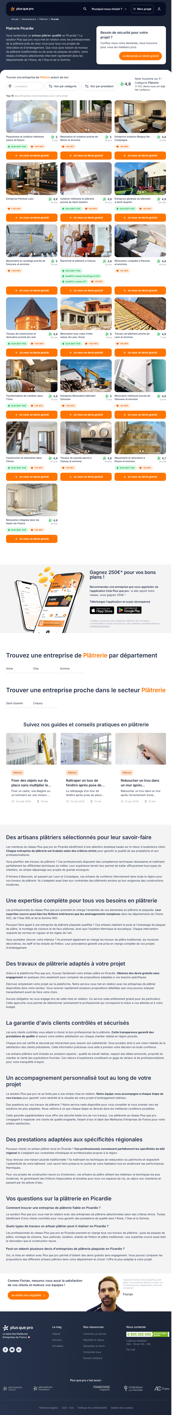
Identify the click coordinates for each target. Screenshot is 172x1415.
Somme (65, 668)
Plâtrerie (43, 19)
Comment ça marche (94, 1333)
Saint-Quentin (14, 703)
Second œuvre (29, 19)
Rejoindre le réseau (93, 1339)
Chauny (38, 703)
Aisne (9, 668)
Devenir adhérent (92, 1358)
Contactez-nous (92, 1352)
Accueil (14, 19)
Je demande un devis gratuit (140, 56)
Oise (36, 668)
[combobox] (26, 86)
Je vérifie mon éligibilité (26, 1295)
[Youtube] (12, 1349)
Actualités (57, 1345)
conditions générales (99, 626)
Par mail (130, 1349)
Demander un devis (94, 1345)
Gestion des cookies (122, 1407)
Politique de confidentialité (92, 1407)
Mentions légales (48, 1407)
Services (57, 1339)
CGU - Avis (68, 1407)
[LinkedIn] (19, 1349)
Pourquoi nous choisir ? (107, 9)
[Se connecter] (159, 9)
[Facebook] (5, 1349)
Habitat (56, 1333)
